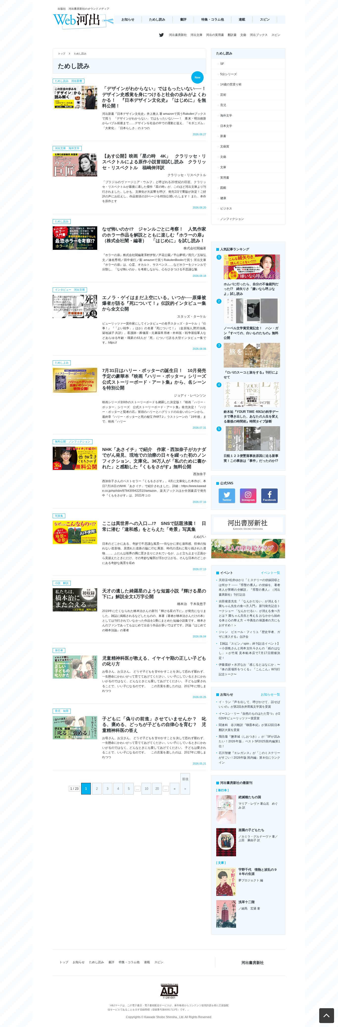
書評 (183, 19)
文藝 (243, 35)
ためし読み (157, 19)
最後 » (185, 784)
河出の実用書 (215, 35)
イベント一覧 (270, 573)
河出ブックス (259, 35)
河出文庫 (196, 35)
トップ (61, 53)
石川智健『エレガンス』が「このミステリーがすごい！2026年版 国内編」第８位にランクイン (249, 757)
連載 (242, 19)
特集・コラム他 (212, 19)
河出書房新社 (178, 35)
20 (157, 789)
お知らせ (127, 19)
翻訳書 (232, 35)
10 (146, 789)
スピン (265, 19)
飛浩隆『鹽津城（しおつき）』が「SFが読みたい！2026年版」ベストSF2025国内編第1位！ (249, 741)
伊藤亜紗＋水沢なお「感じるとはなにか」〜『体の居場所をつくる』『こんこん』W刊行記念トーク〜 (249, 669)
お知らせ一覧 (270, 694)
